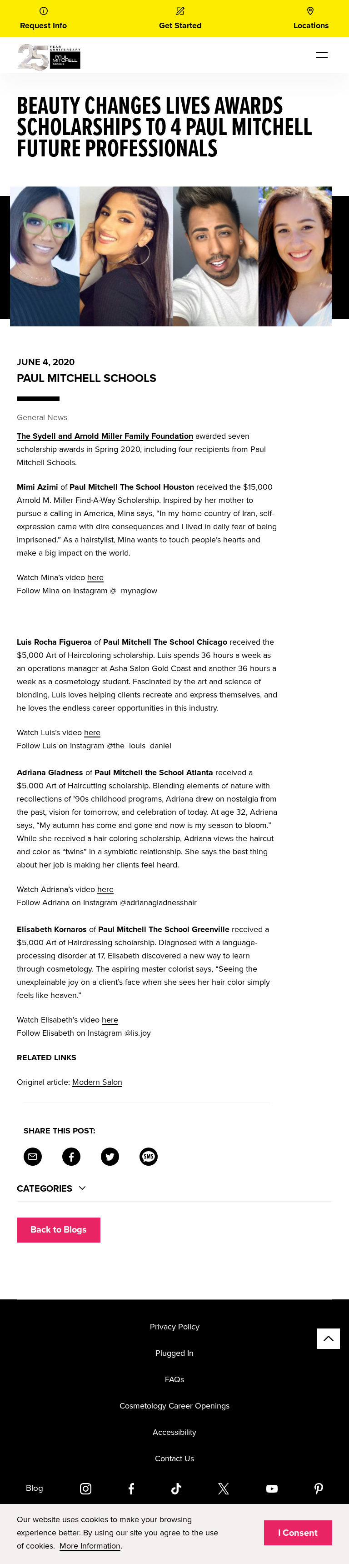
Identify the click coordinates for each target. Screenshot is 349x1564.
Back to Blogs (58, 1229)
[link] (43, 18)
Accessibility (174, 1432)
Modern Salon (97, 1082)
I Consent (298, 1533)
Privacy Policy (174, 1327)
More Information (90, 1546)
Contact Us (174, 1459)
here (95, 577)
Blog (34, 1488)
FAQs (174, 1379)
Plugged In (174, 1353)
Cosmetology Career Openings (174, 1406)
